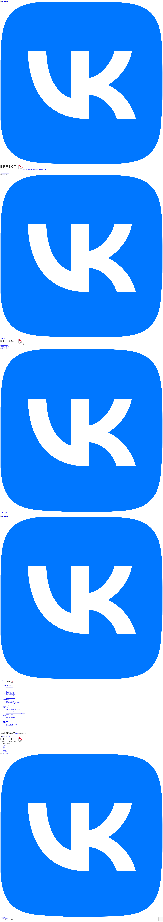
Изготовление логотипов (11, 710)
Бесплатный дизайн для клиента (13, 719)
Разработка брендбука (10, 711)
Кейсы (4, 715)
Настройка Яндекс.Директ (11, 703)
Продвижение (6, 699)
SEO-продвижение (10, 701)
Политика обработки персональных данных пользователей (13, 920)
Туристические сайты (10, 695)
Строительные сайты (10, 693)
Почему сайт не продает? (11, 704)
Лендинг (7, 690)
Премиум (8, 691)
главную (16, 733)
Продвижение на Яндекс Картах (13, 702)
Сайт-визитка (9, 688)
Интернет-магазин (10, 692)
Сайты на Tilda (9, 696)
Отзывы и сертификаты (11, 726)
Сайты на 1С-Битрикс (10, 698)
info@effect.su (4, 171)
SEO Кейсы (8, 718)
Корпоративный (9, 687)
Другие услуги (6, 707)
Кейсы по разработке (10, 717)
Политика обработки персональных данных (15, 713)
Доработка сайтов (9, 714)
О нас (4, 722)
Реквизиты (28, 920)
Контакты (5, 729)
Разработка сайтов (7, 685)
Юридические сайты (10, 694)
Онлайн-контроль (9, 725)
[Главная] (12, 169)
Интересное (5, 721)
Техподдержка (9, 728)
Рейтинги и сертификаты (11, 724)
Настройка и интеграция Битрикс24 (13, 709)
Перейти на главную (6, 736)
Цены (4, 706)
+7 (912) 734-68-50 (5, 173)
